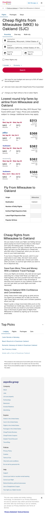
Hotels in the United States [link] (11, 418)
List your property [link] (8, 396)
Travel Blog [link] (6, 442)
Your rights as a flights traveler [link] (12, 490)
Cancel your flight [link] (8, 480)
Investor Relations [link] (8, 406)
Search (22, 70)
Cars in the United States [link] (10, 422)
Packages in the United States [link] (12, 429)
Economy (17, 65)
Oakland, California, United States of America (24, 48)
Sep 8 (9, 54)
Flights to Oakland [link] (12, 8)
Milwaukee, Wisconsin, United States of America (24, 41)
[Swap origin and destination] (39, 43)
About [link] (5, 390)
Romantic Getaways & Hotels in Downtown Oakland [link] (19, 345)
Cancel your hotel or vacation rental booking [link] (16, 476)
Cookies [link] (5, 454)
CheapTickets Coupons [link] (10, 435)
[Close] (41, 497)
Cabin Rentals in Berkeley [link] (10, 337)
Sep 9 (30, 54)
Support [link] (5, 473)
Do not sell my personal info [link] (11, 464)
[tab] (4, 14)
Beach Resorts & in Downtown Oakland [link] (15, 341)
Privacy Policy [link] (7, 451)
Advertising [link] (6, 410)
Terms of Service (23, 512)
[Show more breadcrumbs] (3, 8)
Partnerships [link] (7, 400)
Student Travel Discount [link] (10, 439)
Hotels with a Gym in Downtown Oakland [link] (16, 353)
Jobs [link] (4, 393)
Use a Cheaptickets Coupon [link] (11, 486)
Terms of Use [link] (7, 457)
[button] (22, 324)
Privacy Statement (10, 512)
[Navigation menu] (41, 2)
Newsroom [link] (6, 403)
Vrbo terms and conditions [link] (11, 461)
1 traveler (6, 65)
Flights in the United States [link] (11, 425)
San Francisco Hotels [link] (9, 349)
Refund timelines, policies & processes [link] (14, 483)
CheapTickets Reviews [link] (10, 432)
